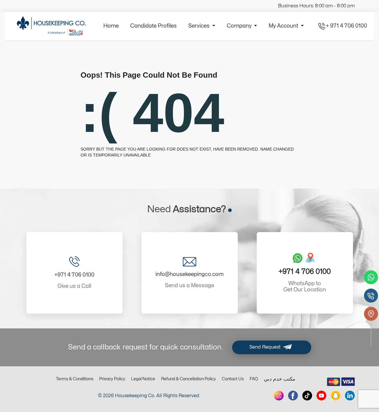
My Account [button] (284, 25)
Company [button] (240, 25)
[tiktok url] (307, 395)
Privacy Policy (112, 379)
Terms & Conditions (74, 379)
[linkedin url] (350, 395)
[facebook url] (293, 395)
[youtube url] (321, 395)
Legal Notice (143, 379)
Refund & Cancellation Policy (188, 379)
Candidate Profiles (153, 25)
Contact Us (233, 379)
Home (111, 25)
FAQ (254, 379)
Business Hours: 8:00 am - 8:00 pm (316, 6)
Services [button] (199, 25)
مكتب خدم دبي (279, 379)
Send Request (265, 347)
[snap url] (336, 395)
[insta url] (279, 395)
